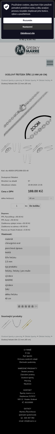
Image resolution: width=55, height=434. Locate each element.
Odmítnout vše (27, 33)
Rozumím (27, 20)
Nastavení (27, 27)
